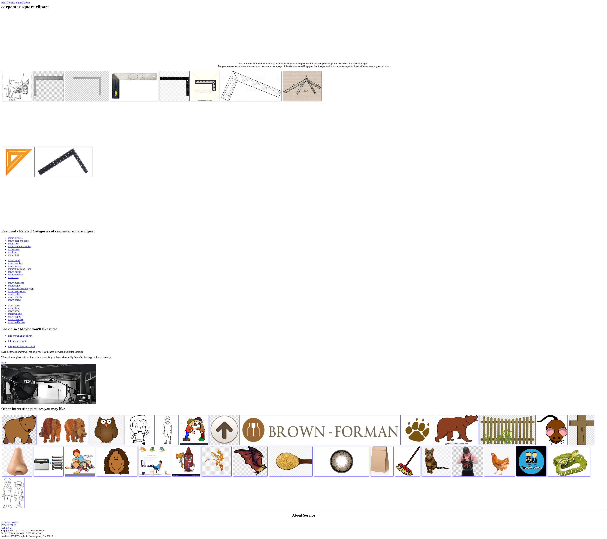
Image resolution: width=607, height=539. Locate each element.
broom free (13, 243)
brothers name (15, 313)
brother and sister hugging (21, 288)
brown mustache (16, 282)
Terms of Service (9, 522)
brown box (13, 277)
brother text (13, 255)
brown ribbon (14, 271)
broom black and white (19, 246)
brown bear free (15, 319)
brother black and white (19, 269)
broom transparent (17, 291)
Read (3, 362)
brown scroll (14, 311)
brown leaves (14, 266)
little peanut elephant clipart (21, 346)
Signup (19, 2)
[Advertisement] (303, 36)
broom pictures (15, 238)
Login (27, 2)
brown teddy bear (16, 322)
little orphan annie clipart (20, 335)
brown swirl (14, 260)
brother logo (14, 285)
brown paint (14, 294)
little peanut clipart (17, 341)
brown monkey (15, 263)
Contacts (11, 2)
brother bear (14, 308)
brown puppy (14, 316)
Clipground (16, 529)
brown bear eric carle (18, 240)
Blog (3, 2)
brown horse (14, 305)
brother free (13, 249)
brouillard (12, 252)
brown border (14, 299)
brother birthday (16, 274)
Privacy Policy (8, 525)
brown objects (15, 297)
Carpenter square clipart (13, 96)
